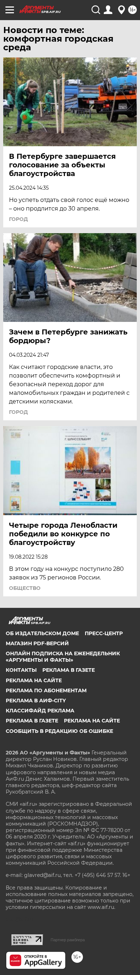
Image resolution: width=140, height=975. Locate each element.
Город (18, 219)
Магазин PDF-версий (37, 643)
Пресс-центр (104, 633)
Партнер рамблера (68, 940)
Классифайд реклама (40, 710)
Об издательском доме (42, 633)
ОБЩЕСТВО (25, 588)
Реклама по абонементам (46, 690)
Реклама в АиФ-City (36, 700)
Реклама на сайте (34, 680)
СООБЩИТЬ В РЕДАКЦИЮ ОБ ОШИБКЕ (59, 731)
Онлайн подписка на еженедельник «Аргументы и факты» (63, 656)
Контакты (21, 670)
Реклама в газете (68, 670)
